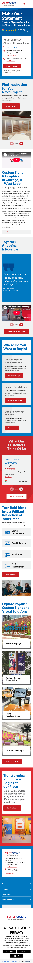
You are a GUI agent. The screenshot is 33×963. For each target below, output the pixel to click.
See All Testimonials (16, 496)
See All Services (11, 574)
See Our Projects (11, 106)
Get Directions (11, 55)
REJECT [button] (16, 956)
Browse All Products (12, 761)
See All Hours (11, 61)
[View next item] (21, 143)
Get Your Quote (13, 66)
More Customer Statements (16, 331)
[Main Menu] (29, 4)
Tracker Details (13, 961)
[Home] (9, 4)
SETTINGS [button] (9, 952)
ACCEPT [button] (23, 952)
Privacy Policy (5, 961)
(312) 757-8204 (12, 47)
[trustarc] (27, 961)
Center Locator (9, 873)
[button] (30, 910)
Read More (8, 477)
